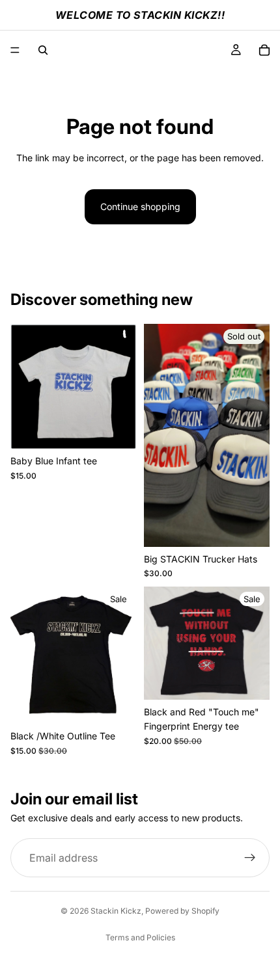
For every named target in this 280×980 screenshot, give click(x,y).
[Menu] (15, 50)
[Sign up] (250, 857)
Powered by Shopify (182, 911)
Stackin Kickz (116, 911)
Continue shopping (140, 206)
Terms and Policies (140, 937)
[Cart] (264, 50)
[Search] (43, 50)
